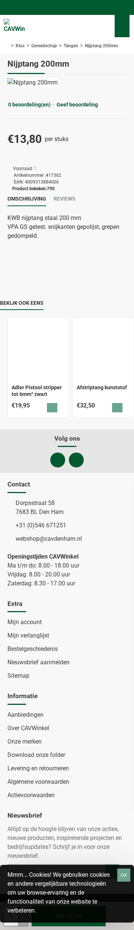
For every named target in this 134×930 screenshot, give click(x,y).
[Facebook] (57, 460)
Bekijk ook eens (22, 303)
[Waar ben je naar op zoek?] (100, 26)
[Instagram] (76, 460)
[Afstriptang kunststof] (103, 348)
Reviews (65, 199)
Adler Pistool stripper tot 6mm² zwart (37, 390)
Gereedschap (44, 45)
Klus (20, 45)
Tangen (71, 45)
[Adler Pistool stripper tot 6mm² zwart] (38, 348)
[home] (7, 46)
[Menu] (82, 26)
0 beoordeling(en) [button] (29, 105)
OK (124, 875)
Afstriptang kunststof (102, 387)
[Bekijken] (122, 26)
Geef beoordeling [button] (77, 105)
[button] (52, 407)
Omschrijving (26, 199)
